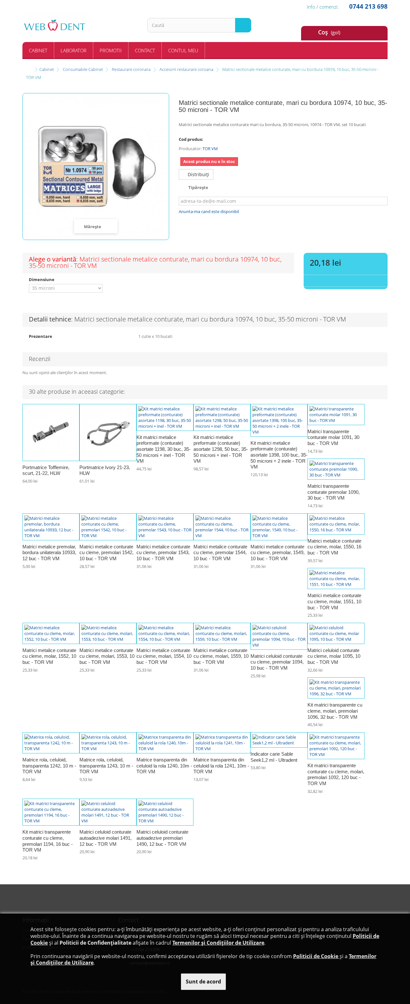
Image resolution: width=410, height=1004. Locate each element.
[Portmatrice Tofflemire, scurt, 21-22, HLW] (50, 432)
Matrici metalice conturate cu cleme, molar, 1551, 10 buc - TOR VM (334, 601)
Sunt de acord (203, 981)
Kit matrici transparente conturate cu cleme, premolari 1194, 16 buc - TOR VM (47, 841)
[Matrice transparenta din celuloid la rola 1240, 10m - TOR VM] (164, 742)
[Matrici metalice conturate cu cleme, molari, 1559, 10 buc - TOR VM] (221, 633)
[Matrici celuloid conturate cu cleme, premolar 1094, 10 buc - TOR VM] (279, 636)
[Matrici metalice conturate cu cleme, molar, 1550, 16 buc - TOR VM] (336, 524)
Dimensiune (42, 279)
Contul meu (183, 50)
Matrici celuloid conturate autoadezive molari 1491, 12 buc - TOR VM (105, 837)
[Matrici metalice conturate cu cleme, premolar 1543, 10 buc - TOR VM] (164, 526)
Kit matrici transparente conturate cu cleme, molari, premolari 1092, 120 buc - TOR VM (336, 774)
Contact (145, 50)
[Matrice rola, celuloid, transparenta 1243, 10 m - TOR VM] (107, 742)
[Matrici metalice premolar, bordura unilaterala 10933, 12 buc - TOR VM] (50, 526)
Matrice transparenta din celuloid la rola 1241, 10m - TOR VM (221, 765)
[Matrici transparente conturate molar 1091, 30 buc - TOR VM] (336, 414)
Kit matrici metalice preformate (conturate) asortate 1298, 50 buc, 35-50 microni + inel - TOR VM (220, 449)
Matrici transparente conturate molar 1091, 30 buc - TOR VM (333, 437)
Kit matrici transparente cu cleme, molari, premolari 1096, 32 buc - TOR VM (335, 710)
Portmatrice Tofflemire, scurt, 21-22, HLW (46, 470)
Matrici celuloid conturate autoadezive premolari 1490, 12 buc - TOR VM (162, 837)
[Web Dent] (80, 27)
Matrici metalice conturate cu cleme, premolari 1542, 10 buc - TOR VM (106, 552)
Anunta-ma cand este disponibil (209, 211)
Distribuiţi (197, 174)
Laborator (73, 50)
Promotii (111, 50)
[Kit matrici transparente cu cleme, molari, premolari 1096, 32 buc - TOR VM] (336, 688)
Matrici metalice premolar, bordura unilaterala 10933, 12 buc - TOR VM (49, 552)
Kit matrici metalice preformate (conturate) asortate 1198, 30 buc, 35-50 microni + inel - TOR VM (163, 449)
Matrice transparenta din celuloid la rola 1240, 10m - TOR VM (164, 765)
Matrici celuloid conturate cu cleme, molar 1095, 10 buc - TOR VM (334, 656)
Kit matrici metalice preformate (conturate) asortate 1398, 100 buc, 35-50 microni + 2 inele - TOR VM (279, 455)
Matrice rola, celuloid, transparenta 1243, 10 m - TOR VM (106, 765)
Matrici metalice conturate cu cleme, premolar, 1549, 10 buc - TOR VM (277, 552)
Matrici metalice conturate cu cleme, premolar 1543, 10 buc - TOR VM (163, 552)
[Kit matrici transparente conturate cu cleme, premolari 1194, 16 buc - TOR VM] (50, 812)
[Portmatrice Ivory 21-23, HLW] (107, 432)
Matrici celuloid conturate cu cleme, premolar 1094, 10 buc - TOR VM (277, 662)
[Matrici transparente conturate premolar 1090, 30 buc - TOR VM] (336, 469)
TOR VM (210, 148)
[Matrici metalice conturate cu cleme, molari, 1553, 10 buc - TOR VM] (107, 633)
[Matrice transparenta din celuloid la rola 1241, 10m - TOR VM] (221, 742)
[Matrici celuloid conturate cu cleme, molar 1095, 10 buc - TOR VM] (336, 633)
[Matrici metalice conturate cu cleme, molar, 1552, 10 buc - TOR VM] (50, 633)
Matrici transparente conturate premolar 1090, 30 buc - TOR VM (334, 492)
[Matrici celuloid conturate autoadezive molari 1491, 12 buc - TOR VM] (107, 812)
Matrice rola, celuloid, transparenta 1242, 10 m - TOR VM (49, 765)
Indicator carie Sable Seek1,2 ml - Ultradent (273, 757)
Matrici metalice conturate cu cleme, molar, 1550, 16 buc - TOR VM (334, 546)
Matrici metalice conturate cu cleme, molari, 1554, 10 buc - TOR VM (164, 656)
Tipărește (198, 187)
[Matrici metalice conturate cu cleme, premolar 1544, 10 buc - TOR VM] (221, 526)
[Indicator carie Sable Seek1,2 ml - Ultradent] (279, 740)
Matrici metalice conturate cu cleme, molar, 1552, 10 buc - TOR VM (49, 656)
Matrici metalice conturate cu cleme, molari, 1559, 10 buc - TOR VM (221, 656)
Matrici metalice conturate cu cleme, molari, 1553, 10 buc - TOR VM (107, 656)
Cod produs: (191, 139)
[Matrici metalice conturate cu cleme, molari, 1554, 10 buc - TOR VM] (164, 633)
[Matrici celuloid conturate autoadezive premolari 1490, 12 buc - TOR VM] (164, 812)
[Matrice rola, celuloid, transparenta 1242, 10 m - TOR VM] (50, 742)
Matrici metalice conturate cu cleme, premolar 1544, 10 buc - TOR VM (220, 552)
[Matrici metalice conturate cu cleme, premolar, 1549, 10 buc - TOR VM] (279, 526)
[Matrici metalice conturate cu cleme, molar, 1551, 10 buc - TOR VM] (336, 578)
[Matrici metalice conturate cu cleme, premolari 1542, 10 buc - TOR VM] (107, 526)
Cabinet (38, 50)
